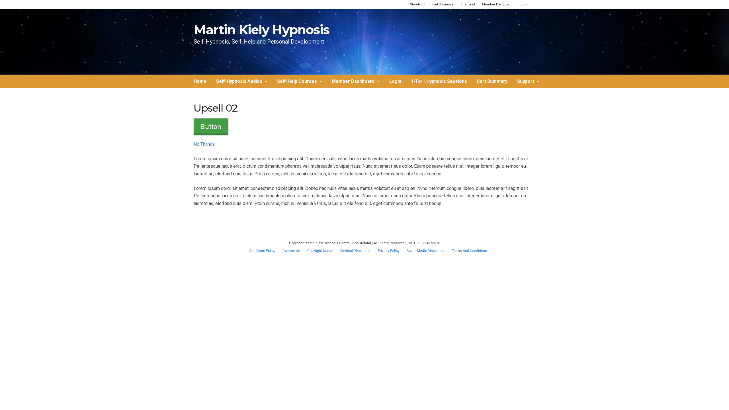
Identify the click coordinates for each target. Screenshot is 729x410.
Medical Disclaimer (355, 251)
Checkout (467, 4)
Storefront (417, 4)
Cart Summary (442, 4)
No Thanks (204, 144)
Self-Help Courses (297, 81)
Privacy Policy (389, 251)
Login (524, 4)
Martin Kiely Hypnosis (261, 29)
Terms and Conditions (469, 251)
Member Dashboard (497, 4)
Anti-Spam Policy (262, 251)
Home (200, 81)
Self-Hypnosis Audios (239, 81)
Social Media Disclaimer (426, 251)
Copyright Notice (320, 251)
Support (525, 81)
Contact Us (291, 251)
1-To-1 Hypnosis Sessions (439, 81)
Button (211, 127)
